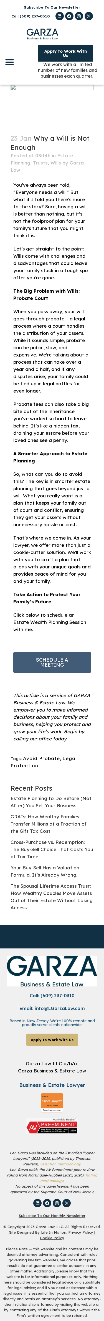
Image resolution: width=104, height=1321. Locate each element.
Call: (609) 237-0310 (52, 995)
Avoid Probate (41, 758)
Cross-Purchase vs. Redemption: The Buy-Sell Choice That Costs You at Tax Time (52, 849)
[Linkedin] (59, 16)
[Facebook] (69, 16)
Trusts (40, 163)
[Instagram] (79, 16)
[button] (10, 62)
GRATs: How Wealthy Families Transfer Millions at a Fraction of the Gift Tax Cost (49, 824)
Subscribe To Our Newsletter (52, 7)
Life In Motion (53, 1232)
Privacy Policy (80, 1232)
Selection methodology (60, 1164)
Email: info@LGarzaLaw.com (52, 1008)
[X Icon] (89, 16)
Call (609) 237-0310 (30, 16)
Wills (55, 163)
